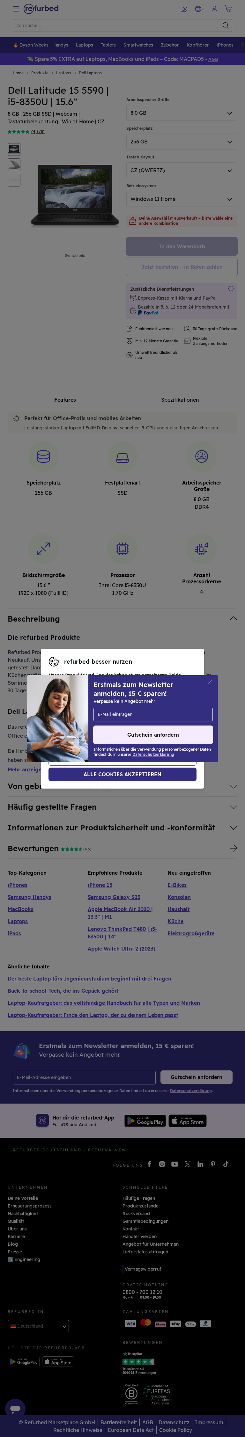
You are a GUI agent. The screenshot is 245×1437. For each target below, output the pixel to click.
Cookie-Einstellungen (73, 715)
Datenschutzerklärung (74, 722)
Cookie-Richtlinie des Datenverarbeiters (93, 729)
